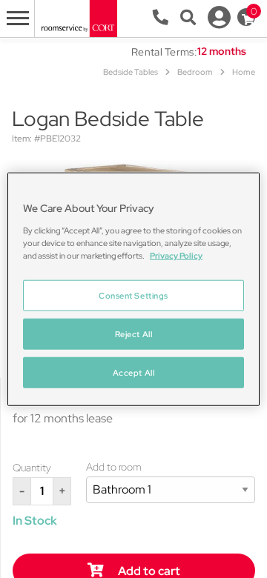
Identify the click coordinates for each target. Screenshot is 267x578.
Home (243, 72)
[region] (133, 289)
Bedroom (195, 72)
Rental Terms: (164, 52)
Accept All (134, 371)
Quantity (32, 467)
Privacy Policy (176, 254)
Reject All (134, 333)
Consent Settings (133, 295)
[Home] (78, 17)
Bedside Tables (130, 72)
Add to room (114, 467)
